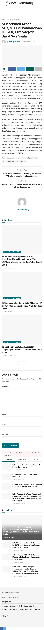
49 (15, 355)
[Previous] (20, 363)
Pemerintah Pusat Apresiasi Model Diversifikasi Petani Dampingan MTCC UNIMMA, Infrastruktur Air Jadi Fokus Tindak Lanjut (20, 530)
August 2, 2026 (17, 576)
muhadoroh (21, 161)
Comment (6, 386)
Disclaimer (14, 609)
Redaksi (4, 609)
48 (25, 576)
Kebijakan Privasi (26, 609)
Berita (12, 606)
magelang (10, 158)
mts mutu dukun (9, 161)
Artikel (19, 606)
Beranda (5, 606)
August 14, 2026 (7, 311)
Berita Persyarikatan (14, 20)
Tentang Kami (29, 606)
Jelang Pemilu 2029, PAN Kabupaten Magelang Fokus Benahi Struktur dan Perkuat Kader (22, 350)
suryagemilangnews (13, 597)
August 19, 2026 (7, 268)
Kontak (37, 609)
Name (5, 414)
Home (3, 20)
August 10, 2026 (7, 355)
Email (4, 424)
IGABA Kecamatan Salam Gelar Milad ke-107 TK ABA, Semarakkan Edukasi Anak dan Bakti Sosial (22, 306)
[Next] (24, 363)
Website (5, 434)
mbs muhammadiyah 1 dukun (27, 158)
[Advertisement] (22, 11)
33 (15, 311)
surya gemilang (14, 42)
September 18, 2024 (29, 42)
